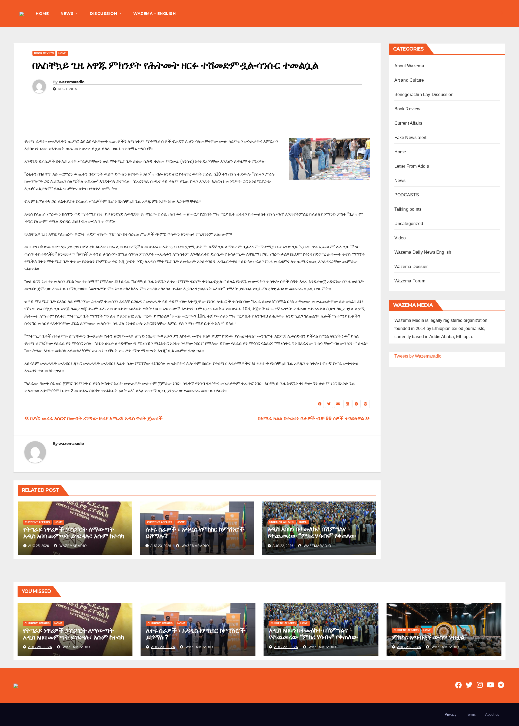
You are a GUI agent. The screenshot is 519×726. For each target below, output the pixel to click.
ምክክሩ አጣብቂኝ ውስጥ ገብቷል (428, 637)
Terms (471, 714)
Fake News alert (410, 137)
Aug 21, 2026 (409, 647)
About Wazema (409, 66)
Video (400, 238)
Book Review (44, 53)
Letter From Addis (411, 166)
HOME (42, 13)
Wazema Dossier (411, 266)
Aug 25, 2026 (40, 647)
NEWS (68, 13)
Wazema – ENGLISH (154, 13)
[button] (501, 13)
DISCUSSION (104, 13)
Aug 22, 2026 (286, 647)
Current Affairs (37, 522)
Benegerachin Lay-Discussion (424, 94)
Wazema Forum (409, 281)
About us (492, 714)
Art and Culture (409, 80)
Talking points (408, 209)
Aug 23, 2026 (163, 647)
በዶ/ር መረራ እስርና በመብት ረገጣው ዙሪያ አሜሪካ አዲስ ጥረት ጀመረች (96, 418)
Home (62, 53)
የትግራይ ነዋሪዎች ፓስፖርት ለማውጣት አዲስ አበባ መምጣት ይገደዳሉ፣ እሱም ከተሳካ (73, 532)
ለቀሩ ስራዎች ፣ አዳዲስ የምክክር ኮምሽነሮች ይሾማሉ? (194, 532)
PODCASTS (406, 195)
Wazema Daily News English (422, 252)
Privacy (451, 714)
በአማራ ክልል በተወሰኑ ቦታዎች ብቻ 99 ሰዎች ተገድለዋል (311, 418)
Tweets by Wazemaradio (417, 356)
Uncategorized (408, 223)
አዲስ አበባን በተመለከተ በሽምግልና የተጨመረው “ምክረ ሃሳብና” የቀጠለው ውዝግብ (312, 535)
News (400, 180)
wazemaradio (71, 82)
